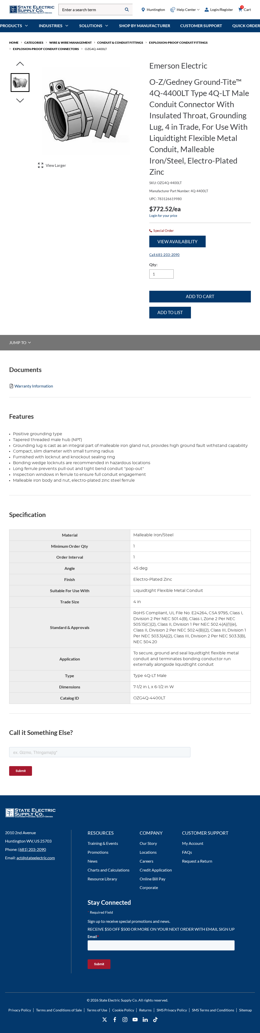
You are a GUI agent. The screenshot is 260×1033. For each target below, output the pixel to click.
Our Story (148, 843)
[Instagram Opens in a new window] (124, 1019)
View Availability (177, 241)
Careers (146, 861)
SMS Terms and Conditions (213, 1010)
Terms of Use (97, 1010)
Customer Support (201, 25)
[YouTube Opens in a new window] (135, 1019)
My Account (192, 843)
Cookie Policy (123, 1010)
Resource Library (102, 878)
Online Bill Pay (152, 878)
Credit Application (156, 869)
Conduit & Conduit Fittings (120, 42)
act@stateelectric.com (36, 857)
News (93, 861)
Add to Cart (200, 296)
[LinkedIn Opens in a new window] (145, 1019)
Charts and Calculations (108, 869)
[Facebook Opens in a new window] (114, 1019)
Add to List (170, 312)
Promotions (98, 852)
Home (14, 42)
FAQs (187, 852)
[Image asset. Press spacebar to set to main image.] (20, 82)
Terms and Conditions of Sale (59, 1010)
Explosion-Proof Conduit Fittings (178, 42)
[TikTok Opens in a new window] (155, 1019)
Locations (148, 852)
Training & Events (103, 843)
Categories (33, 42)
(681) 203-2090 (32, 849)
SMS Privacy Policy (172, 1010)
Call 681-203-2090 (164, 255)
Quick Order (246, 25)
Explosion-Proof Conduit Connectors (46, 49)
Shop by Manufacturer (144, 25)
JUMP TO (18, 342)
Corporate (149, 887)
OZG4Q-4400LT (96, 49)
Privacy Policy (19, 1010)
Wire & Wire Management (70, 42)
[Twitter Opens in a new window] (104, 1019)
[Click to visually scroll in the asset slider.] (20, 64)
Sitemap (245, 1010)
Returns (145, 1010)
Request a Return (197, 861)
